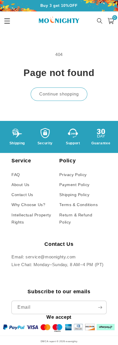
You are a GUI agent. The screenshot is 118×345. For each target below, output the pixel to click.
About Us (20, 184)
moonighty (71, 341)
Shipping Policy (74, 194)
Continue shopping (59, 93)
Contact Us (22, 194)
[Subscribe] (100, 307)
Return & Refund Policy (75, 218)
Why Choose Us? (28, 204)
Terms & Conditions (78, 204)
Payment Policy (74, 184)
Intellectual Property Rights (31, 218)
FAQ (15, 174)
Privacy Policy (72, 174)
